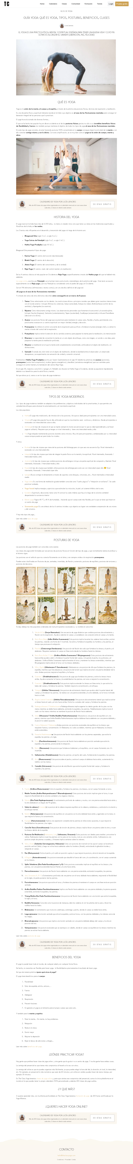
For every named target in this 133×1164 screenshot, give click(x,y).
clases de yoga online (44, 1078)
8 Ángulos (28, 857)
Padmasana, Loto (50, 834)
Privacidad (67, 1159)
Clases (64, 4)
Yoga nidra (28, 482)
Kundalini (28, 493)
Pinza (37, 741)
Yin (26, 434)
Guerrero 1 (38, 677)
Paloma (27, 800)
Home (42, 4)
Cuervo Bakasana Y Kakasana (45, 725)
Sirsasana (42, 807)
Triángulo (38, 690)
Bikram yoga (29, 500)
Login (111, 4)
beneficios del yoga (35, 1046)
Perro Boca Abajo (41, 639)
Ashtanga (28, 427)
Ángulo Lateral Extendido (44, 700)
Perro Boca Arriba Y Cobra (44, 655)
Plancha (37, 649)
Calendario (53, 4)
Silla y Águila (39, 667)
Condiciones (60, 1159)
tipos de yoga (32, 519)
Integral (27, 454)
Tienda (99, 4)
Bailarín (27, 814)
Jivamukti (28, 461)
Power (27, 468)
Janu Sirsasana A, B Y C (33, 876)
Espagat (28, 821)
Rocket (27, 447)
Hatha (27, 416)
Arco (36, 759)
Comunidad (75, 4)
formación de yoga (82, 1096)
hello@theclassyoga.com (66, 1155)
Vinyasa (27, 420)
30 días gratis (102, 204)
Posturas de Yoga (66, 540)
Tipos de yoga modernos (66, 397)
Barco (37, 748)
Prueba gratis (121, 4)
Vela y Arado (29, 844)
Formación (88, 4)
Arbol (37, 716)
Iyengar (27, 475)
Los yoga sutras (21, 281)
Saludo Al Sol (39, 632)
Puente (27, 789)
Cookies (74, 1159)
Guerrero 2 (39, 683)
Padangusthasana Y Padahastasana (47, 706)
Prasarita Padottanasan (43, 734)
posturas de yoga (34, 936)
